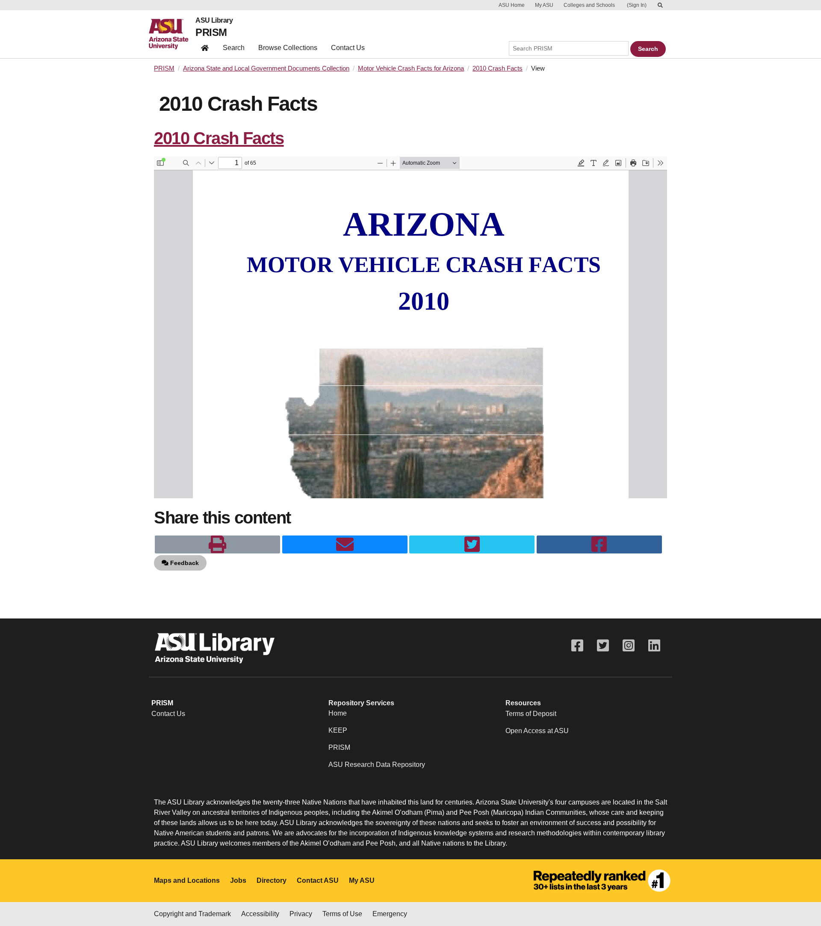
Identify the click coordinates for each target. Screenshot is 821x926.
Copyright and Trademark (192, 913)
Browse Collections (287, 47)
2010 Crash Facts (498, 68)
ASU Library (214, 20)
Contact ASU (318, 880)
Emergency (389, 913)
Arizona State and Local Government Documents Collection (266, 68)
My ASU (544, 5)
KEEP (337, 730)
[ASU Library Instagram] (628, 646)
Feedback (183, 562)
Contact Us (348, 47)
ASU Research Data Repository (376, 764)
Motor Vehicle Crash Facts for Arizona (411, 68)
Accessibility (260, 913)
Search (234, 47)
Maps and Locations (187, 880)
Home (337, 713)
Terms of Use (342, 913)
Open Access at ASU (537, 730)
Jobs (238, 880)
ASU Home (512, 5)
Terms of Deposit (530, 713)
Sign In (637, 5)
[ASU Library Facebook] (577, 646)
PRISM (211, 32)
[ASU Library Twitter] (603, 646)
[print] (217, 544)
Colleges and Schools (589, 5)
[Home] (172, 34)
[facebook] (599, 544)
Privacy (300, 913)
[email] (345, 544)
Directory (271, 880)
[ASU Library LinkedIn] (654, 646)
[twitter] (472, 544)
